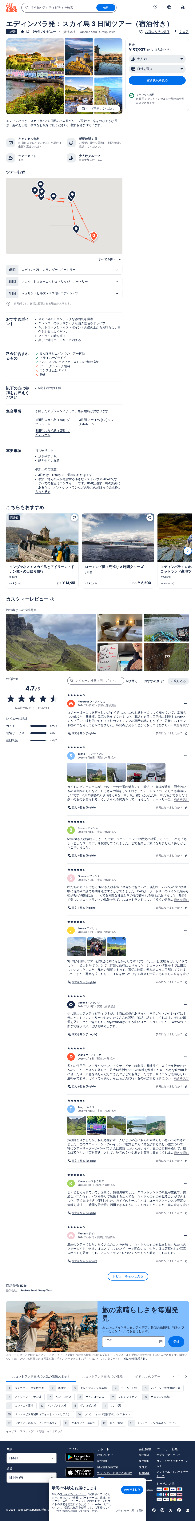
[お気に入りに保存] (74, 517)
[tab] (41, 1376)
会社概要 (144, 1455)
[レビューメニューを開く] (185, 703)
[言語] (169, 7)
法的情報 (102, 1461)
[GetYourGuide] (11, 7)
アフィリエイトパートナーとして (173, 1474)
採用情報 (144, 1461)
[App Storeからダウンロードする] (80, 1472)
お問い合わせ (105, 1455)
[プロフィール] (183, 8)
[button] (38, 31)
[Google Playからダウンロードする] (80, 1458)
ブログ (143, 1467)
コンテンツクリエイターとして (173, 1463)
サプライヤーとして (169, 1455)
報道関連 (144, 1473)
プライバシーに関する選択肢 (114, 1473)
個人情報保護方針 (134, 1358)
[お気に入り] (155, 8)
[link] (42, 551)
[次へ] (188, 551)
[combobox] (59, 7)
